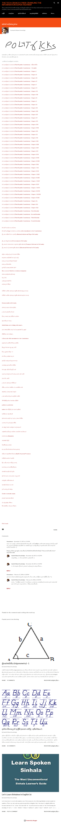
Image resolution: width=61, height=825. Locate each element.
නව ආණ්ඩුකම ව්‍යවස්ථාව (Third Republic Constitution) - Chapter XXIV (20, 148)
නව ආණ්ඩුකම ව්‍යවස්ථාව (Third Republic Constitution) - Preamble (19, 68)
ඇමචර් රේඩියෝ (22, 13)
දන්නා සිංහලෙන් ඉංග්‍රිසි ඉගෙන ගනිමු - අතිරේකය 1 (22, 729)
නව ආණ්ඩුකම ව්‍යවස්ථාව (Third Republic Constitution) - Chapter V (19, 84)
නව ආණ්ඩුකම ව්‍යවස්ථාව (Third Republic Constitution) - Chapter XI (19, 104)
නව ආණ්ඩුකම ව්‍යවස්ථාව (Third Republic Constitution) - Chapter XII (20, 108)
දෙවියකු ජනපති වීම (7, 281)
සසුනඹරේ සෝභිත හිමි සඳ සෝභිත (10, 343)
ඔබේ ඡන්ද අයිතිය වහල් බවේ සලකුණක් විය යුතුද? (14, 329)
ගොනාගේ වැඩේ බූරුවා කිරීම (9, 422)
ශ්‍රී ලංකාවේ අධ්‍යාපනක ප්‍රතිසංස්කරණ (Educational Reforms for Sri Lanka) (20, 247)
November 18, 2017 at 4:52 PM (34, 555)
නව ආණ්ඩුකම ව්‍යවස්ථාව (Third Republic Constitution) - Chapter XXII (20, 141)
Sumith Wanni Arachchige (18, 555)
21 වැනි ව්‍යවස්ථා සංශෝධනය (9, 227)
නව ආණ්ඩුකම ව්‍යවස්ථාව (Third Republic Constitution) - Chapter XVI (20, 121)
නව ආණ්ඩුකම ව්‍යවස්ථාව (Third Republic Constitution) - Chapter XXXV (20, 184)
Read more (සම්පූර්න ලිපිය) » (51, 680)
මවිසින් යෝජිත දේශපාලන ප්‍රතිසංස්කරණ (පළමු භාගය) (15, 291)
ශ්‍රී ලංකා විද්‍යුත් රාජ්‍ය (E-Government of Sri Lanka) (14, 241)
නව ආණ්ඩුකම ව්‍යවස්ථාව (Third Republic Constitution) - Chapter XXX (20, 167)
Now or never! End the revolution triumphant (14, 271)
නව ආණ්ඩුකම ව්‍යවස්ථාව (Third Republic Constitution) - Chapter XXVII (20, 158)
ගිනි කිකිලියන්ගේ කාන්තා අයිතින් (10, 400)
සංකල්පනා (11, 13)
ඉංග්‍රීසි (3, 13)
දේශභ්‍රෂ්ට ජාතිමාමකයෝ (8, 480)
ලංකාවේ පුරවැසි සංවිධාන (8, 312)
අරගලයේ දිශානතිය (7, 264)
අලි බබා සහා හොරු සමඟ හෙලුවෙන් (11, 476)
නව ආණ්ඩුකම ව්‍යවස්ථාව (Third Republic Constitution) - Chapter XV (19, 118)
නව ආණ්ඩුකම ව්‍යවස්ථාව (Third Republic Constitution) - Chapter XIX (20, 131)
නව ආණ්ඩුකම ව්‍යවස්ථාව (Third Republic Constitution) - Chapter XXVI (20, 154)
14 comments (11, 746)
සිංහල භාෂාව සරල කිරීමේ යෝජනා (10, 316)
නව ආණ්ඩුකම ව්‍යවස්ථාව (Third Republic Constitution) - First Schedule (20, 211)
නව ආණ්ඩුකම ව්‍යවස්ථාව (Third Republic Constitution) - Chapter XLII (20, 207)
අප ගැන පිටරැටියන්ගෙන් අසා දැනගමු (11, 449)
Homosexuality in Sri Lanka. (9, 303)
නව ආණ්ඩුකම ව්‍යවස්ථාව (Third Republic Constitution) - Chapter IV (19, 81)
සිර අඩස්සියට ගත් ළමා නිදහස (9, 506)
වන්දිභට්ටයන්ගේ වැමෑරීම (8, 458)
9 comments (11, 680)
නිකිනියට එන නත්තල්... (7, 334)
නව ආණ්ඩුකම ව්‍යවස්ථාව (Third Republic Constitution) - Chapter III (19, 78)
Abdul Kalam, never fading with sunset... (12, 325)
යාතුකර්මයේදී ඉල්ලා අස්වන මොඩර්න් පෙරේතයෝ (14, 431)
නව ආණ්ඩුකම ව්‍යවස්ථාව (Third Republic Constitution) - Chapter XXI (20, 138)
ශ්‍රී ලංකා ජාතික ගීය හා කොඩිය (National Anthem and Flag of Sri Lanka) (20, 234)
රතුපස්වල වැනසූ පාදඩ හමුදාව (9, 391)
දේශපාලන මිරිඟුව (6, 284)
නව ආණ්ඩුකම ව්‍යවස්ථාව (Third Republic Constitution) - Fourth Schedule (21, 221)
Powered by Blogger (31, 820)
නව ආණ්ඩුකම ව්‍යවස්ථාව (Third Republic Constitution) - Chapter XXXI (20, 171)
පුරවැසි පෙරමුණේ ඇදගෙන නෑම (9, 360)
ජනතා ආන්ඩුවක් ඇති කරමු (8, 274)
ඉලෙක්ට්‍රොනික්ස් (34, 13)
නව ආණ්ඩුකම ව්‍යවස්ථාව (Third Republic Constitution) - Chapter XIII (20, 111)
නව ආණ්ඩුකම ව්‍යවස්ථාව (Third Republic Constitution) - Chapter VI (19, 88)
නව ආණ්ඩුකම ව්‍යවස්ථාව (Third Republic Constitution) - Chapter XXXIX (20, 197)
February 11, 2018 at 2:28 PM (21, 574)
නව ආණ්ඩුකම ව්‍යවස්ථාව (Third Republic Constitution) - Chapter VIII (20, 94)
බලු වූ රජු (4, 277)
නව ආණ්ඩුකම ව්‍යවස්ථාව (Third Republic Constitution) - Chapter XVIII (20, 128)
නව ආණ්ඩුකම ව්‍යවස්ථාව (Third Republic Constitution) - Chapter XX (20, 134)
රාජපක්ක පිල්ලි (5, 440)
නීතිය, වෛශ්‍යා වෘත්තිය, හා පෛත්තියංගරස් (12, 387)
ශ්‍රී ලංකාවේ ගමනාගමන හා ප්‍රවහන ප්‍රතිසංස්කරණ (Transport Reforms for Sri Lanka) (23, 244)
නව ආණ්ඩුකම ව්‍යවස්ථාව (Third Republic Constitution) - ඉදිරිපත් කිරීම (19, 64)
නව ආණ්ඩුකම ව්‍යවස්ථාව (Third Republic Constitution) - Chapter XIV (20, 114)
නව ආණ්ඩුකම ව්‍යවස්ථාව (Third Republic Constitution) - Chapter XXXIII (21, 177)
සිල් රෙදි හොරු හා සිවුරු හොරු (9, 462)
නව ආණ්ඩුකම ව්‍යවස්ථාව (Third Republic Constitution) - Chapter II (19, 74)
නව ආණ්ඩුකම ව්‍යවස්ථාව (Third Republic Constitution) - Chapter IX (19, 98)
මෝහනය (44, 13)
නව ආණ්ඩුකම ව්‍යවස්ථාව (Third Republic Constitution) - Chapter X (19, 101)
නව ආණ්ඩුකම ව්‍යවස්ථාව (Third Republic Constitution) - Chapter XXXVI (21, 187)
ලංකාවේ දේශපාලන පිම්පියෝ (9, 383)
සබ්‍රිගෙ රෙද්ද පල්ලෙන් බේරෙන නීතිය (11, 254)
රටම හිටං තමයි (5, 378)
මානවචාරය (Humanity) (8, 436)
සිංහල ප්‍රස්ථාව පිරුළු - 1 (7, 351)
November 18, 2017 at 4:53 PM (34, 564)
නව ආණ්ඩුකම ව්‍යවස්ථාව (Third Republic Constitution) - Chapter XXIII (20, 144)
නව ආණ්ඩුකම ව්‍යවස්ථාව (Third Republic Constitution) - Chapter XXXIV (21, 181)
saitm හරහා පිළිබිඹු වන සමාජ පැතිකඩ (11, 409)
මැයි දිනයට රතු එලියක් (7, 414)
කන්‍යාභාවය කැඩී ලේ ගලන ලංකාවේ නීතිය (12, 418)
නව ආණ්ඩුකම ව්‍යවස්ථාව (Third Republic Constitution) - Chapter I (19, 71)
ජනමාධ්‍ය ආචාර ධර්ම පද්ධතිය (9, 307)
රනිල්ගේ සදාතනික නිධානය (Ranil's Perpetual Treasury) (16, 453)
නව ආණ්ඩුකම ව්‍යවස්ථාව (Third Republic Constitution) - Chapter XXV (20, 151)
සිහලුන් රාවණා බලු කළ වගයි (9, 347)
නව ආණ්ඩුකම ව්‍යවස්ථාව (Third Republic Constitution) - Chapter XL (19, 201)
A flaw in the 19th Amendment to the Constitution (15, 338)
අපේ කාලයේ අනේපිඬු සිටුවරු (9, 467)
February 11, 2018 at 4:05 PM (33, 580)
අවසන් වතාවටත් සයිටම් (8, 498)
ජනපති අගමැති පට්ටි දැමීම (8, 471)
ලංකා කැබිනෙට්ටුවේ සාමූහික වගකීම (11, 396)
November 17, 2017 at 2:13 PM (22, 541)
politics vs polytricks (7, 405)
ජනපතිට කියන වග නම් (7, 484)
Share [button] (55, 529)
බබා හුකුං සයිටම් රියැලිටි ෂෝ (9, 369)
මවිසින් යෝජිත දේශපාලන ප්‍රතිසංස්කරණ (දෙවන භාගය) (15, 295)
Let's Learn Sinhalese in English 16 (16, 794)
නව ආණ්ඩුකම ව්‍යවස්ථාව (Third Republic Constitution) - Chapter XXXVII (21, 191)
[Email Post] (3, 529)
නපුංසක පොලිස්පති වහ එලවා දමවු (10, 257)
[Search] (54, 3)
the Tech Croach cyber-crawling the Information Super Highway (21, 4)
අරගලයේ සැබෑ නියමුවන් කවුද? (9, 261)
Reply (8, 570)
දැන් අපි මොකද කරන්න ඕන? (9, 267)
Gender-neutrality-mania (8, 493)
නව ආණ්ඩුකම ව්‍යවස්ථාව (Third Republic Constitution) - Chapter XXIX (20, 164)
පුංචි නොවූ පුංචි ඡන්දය (7, 489)
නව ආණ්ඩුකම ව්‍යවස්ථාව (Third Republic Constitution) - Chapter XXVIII (20, 161)
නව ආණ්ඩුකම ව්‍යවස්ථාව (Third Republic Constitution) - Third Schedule (20, 217)
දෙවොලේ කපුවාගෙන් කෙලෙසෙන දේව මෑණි (13, 374)
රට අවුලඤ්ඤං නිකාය (7, 502)
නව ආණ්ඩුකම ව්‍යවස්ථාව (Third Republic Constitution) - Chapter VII (20, 91)
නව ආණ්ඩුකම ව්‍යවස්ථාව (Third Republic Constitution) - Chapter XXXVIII (21, 194)
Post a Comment (12, 811)
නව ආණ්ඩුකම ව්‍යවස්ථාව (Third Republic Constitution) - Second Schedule (21, 214)
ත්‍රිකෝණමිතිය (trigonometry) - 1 (15, 663)
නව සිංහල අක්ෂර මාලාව (8, 356)
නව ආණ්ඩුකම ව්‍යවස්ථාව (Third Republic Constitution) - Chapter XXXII (20, 174)
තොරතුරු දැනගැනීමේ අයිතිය (9, 365)
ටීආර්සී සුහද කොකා (7, 445)
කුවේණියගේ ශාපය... (7, 320)
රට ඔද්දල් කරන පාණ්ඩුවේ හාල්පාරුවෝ (11, 427)
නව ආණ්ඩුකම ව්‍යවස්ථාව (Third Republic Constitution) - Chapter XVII (20, 124)
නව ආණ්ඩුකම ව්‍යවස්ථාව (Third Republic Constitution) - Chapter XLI (20, 204)
